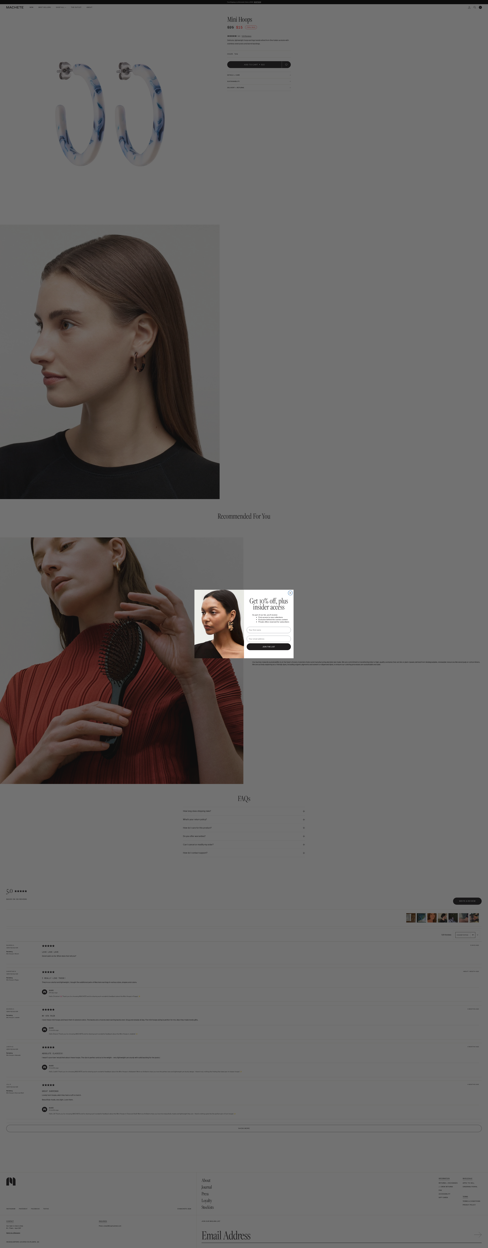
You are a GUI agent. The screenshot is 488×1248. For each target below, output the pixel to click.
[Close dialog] (290, 593)
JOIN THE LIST (269, 647)
